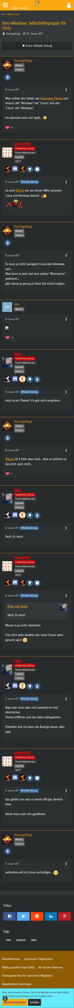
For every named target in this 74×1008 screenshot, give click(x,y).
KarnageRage (13, 33)
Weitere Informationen (14, 1002)
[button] (5, 5)
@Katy (9, 459)
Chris (8, 940)
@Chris (19, 190)
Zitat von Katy (17, 606)
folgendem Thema (51, 98)
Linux (33, 940)
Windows (21, 940)
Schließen (34, 1002)
